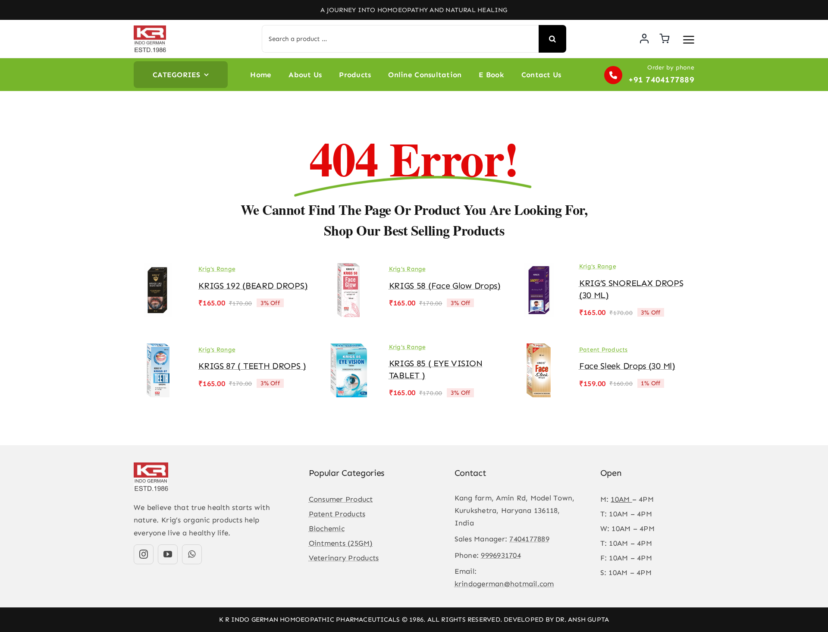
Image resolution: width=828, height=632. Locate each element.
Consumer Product (341, 499)
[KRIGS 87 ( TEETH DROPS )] (158, 349)
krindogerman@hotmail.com (504, 583)
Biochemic (327, 528)
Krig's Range (216, 269)
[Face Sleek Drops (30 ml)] (539, 349)
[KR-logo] (150, 29)
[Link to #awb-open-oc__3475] (688, 40)
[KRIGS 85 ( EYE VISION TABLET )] (348, 349)
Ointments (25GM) (341, 543)
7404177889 (529, 539)
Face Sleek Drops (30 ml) (627, 366)
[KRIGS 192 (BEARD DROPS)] (158, 269)
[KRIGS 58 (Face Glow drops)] (348, 269)
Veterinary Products (344, 557)
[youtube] (168, 554)
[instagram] (144, 554)
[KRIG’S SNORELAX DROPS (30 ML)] (539, 269)
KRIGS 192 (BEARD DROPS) (252, 285)
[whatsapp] (192, 554)
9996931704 (501, 555)
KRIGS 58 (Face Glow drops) (445, 285)
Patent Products (603, 349)
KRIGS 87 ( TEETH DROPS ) (252, 366)
